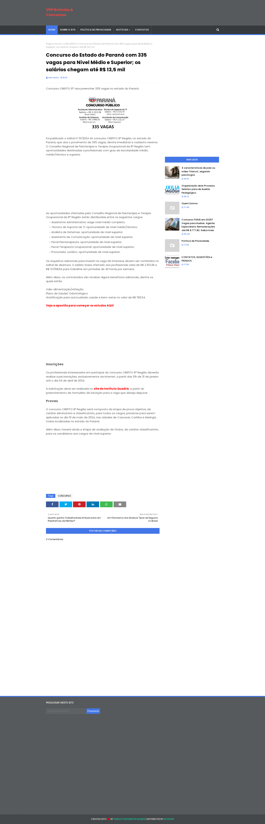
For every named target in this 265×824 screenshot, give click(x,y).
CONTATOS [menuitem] (142, 29)
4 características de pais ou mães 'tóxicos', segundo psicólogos (198, 171)
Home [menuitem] (51, 29)
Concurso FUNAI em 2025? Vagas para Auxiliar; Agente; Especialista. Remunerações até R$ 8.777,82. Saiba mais (198, 225)
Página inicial (53, 43)
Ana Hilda (53, 77)
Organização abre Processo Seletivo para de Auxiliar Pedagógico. (198, 189)
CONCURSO (69, 43)
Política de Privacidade (195, 241)
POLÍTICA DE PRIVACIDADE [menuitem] (95, 29)
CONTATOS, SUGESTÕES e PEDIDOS (197, 258)
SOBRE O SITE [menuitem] (68, 29)
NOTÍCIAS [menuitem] (122, 29)
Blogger (169, 819)
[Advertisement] (103, 186)
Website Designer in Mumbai (129, 819)
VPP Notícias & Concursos (59, 12)
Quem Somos (190, 203)
